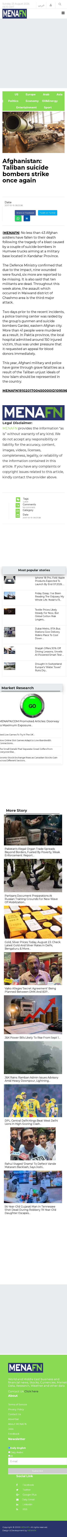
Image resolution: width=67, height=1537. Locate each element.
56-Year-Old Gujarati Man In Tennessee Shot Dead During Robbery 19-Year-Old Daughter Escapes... (30, 1210)
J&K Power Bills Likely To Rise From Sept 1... (32, 1037)
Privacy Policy (16, 1409)
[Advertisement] (33, 52)
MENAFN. (25, 1527)
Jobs (10, 1428)
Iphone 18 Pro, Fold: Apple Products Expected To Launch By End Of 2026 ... (50, 581)
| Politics (12, 101)
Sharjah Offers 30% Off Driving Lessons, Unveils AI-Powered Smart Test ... (49, 651)
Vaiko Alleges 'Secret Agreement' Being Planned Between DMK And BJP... (30, 990)
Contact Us (14, 1414)
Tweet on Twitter (48, 213)
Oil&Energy (53, 101)
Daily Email (28, 1499)
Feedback (13, 1433)
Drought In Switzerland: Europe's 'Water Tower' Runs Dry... (48, 667)
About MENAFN (17, 1424)
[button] (51, 5)
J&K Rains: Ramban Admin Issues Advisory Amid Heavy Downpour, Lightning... (31, 1079)
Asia (59, 94)
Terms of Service (17, 1404)
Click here (31, 1391)
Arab (46, 94)
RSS (24, 1509)
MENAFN (11, 233)
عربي (41, 5)
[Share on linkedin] (27, 218)
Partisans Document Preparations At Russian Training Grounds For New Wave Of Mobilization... (31, 899)
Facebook (28, 1484)
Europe (30, 94)
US (12, 94)
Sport (46, 107)
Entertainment (21, 107)
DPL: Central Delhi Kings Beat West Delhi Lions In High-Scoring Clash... (31, 1122)
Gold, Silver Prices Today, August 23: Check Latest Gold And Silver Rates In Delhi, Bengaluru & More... (32, 945)
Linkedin (27, 1504)
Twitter (26, 1489)
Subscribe (37, 1470)
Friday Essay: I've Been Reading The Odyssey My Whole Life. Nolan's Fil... (49, 596)
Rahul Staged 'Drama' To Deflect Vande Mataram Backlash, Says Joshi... (30, 1165)
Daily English (18, 1448)
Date (8, 202)
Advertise (13, 1419)
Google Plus (29, 1494)
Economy (32, 101)
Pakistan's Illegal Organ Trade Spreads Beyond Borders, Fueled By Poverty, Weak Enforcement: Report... (32, 852)
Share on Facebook (25, 213)
